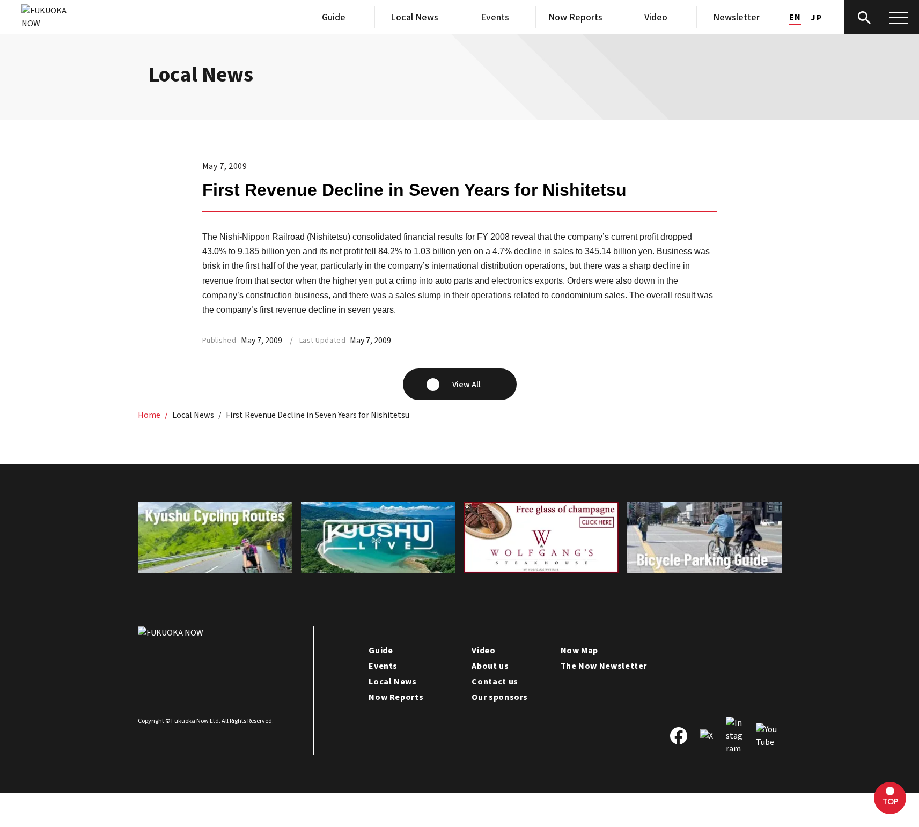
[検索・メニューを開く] (881, 17)
